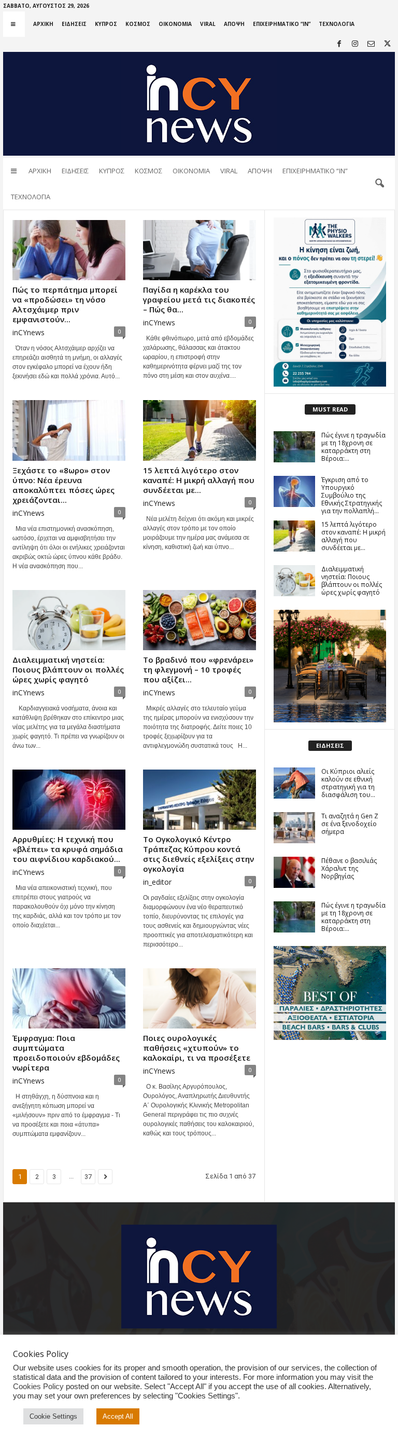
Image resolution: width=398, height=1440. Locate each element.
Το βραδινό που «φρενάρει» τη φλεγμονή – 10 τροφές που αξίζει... (198, 669)
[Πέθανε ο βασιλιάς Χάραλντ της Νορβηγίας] (294, 872)
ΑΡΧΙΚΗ (43, 24)
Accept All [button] (118, 1416)
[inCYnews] (199, 104)
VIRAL (208, 24)
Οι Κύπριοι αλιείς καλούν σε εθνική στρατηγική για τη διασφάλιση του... (348, 783)
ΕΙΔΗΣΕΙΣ (74, 24)
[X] (387, 44)
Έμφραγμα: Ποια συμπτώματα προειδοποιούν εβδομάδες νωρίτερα (66, 1053)
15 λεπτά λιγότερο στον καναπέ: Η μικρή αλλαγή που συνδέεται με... (198, 480)
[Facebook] (339, 44)
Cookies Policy (38, 1386)
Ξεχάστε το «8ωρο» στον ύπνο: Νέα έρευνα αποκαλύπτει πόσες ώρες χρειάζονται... (63, 485)
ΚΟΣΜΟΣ (137, 24)
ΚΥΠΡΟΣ (106, 24)
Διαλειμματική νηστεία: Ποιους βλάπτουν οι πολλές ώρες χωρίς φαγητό (68, 669)
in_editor (157, 882)
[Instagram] (355, 44)
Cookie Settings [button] (53, 1416)
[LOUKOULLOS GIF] (330, 666)
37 (88, 1177)
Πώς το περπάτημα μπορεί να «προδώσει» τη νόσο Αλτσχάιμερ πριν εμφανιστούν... (65, 304)
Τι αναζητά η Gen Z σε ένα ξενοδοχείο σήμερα (349, 824)
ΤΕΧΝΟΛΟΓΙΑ (336, 24)
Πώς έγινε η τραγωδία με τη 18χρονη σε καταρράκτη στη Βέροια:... (353, 447)
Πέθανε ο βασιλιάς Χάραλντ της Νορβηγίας (349, 868)
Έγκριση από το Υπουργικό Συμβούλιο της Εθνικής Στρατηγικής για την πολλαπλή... (351, 495)
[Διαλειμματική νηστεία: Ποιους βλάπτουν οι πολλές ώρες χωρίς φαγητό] (68, 620)
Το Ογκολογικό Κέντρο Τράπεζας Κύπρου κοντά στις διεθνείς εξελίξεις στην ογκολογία (198, 854)
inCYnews (28, 332)
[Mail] (371, 44)
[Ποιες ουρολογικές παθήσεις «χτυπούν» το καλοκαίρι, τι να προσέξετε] (199, 998)
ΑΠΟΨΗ (234, 24)
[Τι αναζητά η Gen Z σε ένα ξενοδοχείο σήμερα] (294, 827)
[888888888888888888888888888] (330, 302)
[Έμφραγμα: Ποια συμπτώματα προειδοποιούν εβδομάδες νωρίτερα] (68, 998)
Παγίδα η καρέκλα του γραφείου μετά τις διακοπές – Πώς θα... (199, 299)
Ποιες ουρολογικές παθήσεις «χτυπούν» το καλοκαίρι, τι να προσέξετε (196, 1048)
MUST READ (330, 409)
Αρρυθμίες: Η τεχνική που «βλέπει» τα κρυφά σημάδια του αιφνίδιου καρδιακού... (67, 849)
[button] (379, 183)
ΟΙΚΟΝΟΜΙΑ (175, 24)
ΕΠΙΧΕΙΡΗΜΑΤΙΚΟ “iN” (281, 24)
